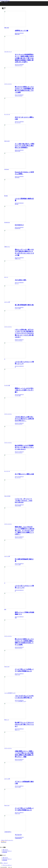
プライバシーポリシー (7, 858)
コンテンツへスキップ (4, 0)
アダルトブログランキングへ (7, 840)
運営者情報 (4, 852)
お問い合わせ (5, 849)
